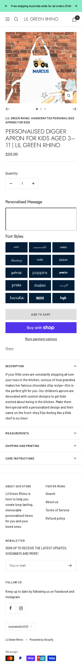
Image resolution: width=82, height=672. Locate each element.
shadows (40, 285)
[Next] (75, 109)
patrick (16, 272)
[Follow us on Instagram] (21, 608)
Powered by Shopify (41, 639)
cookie (63, 247)
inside (40, 298)
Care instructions (19, 458)
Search (50, 494)
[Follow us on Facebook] (10, 608)
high (63, 297)
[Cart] (74, 19)
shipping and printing (22, 445)
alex (16, 247)
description (14, 366)
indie (40, 260)
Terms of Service (57, 510)
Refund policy (55, 518)
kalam (63, 260)
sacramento (39, 247)
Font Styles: (14, 236)
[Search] (16, 19)
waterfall (63, 285)
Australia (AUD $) (18, 626)
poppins (40, 272)
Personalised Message (23, 202)
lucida (16, 298)
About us (52, 502)
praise (63, 272)
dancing (16, 260)
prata (16, 285)
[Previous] (7, 109)
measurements (17, 433)
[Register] (70, 565)
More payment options (41, 339)
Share (9, 349)
